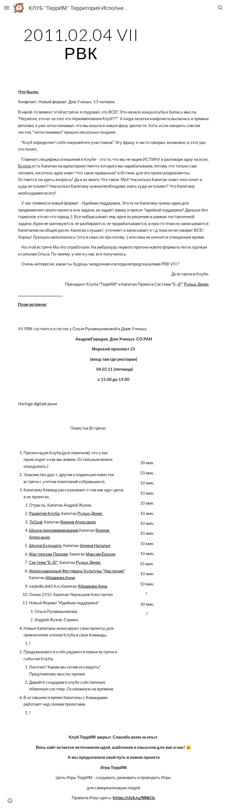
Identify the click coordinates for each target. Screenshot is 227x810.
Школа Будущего (45, 545)
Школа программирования (53, 530)
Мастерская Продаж (48, 554)
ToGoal (35, 522)
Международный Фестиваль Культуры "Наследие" (77, 571)
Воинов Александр (78, 522)
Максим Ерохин (100, 554)
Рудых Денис (196, 284)
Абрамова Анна (60, 577)
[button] (6, 7)
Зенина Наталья (94, 545)
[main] (81, 43)
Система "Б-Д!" (43, 562)
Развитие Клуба (44, 513)
